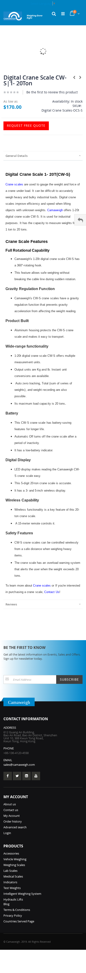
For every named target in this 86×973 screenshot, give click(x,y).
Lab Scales (10, 871)
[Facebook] (7, 776)
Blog (6, 904)
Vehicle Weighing (14, 859)
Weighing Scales (14, 865)
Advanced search (15, 827)
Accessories (11, 853)
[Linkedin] (26, 776)
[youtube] (36, 776)
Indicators (10, 882)
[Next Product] (80, 77)
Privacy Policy (12, 915)
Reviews (11, 604)
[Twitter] (17, 776)
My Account (11, 816)
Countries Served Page (18, 921)
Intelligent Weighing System (22, 894)
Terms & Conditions (16, 910)
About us (9, 804)
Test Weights (12, 888)
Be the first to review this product (52, 92)
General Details (17, 156)
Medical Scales (13, 876)
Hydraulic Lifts (13, 899)
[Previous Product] (74, 77)
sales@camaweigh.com (19, 765)
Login (7, 833)
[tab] (43, 155)
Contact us (10, 810)
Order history (12, 821)
